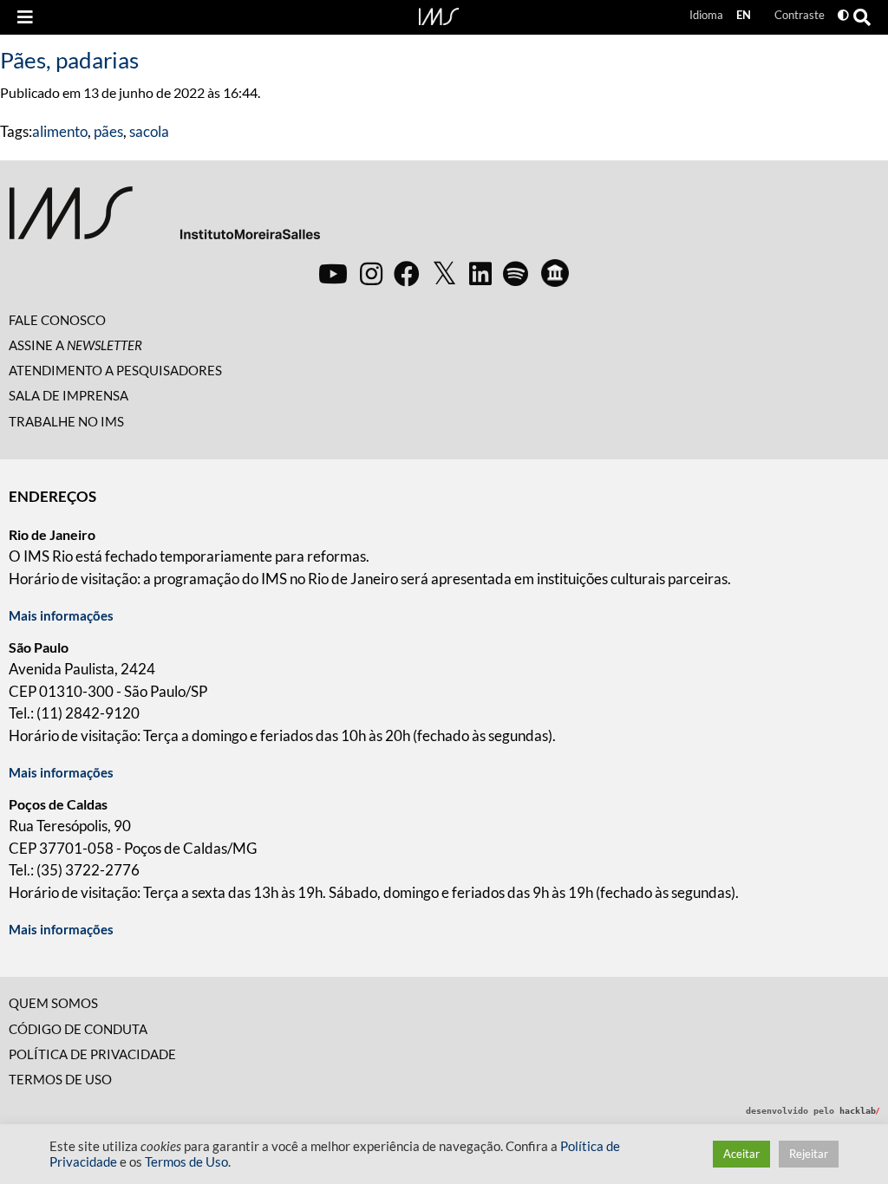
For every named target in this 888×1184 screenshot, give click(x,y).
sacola (149, 131)
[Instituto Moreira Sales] (164, 219)
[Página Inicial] (439, 14)
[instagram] (371, 273)
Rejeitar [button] (808, 1154)
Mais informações (61, 615)
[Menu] (25, 17)
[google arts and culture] (555, 273)
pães (108, 131)
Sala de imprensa (68, 395)
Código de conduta (78, 1029)
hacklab (859, 1111)
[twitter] (444, 273)
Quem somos (53, 1003)
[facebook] (407, 273)
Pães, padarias (69, 60)
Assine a (75, 345)
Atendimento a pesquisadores (115, 370)
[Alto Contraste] (843, 15)
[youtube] (333, 273)
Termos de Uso (60, 1079)
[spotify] (515, 273)
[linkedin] (480, 273)
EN (743, 15)
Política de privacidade (92, 1054)
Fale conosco (57, 320)
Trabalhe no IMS (66, 421)
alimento (60, 131)
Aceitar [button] (741, 1154)
